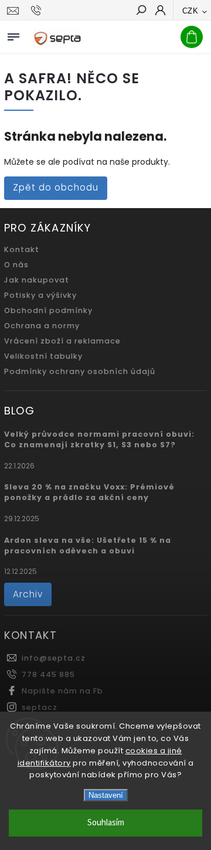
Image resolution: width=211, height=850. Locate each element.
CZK (190, 10)
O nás (16, 265)
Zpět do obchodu (55, 187)
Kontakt (21, 249)
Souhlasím (105, 823)
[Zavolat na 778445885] (38, 10)
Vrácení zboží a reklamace (62, 341)
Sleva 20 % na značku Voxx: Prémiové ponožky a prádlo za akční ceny (89, 492)
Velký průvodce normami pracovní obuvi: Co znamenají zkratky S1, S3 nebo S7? (99, 439)
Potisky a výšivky (40, 295)
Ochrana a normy (42, 326)
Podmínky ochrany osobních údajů (79, 371)
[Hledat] (140, 11)
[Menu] (13, 34)
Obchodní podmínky (48, 310)
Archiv (28, 594)
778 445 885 (48, 674)
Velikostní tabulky (43, 356)
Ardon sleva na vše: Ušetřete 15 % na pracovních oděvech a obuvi (87, 545)
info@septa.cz (54, 658)
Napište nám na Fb (62, 691)
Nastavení (106, 795)
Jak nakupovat (36, 280)
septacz (39, 707)
